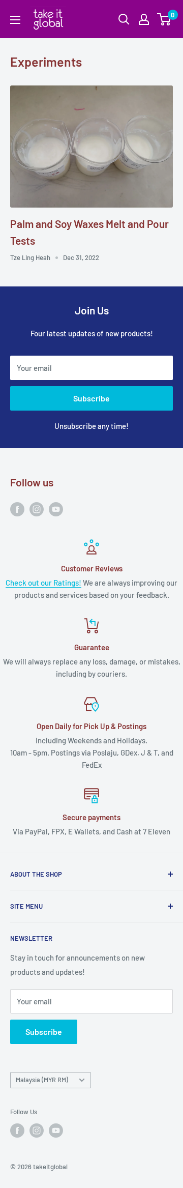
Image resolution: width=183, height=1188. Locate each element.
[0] (164, 19)
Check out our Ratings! (43, 582)
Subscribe (91, 398)
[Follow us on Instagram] (36, 508)
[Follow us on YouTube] (56, 508)
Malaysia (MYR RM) (42, 1080)
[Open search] (124, 19)
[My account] (144, 19)
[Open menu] (15, 20)
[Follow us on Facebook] (17, 508)
